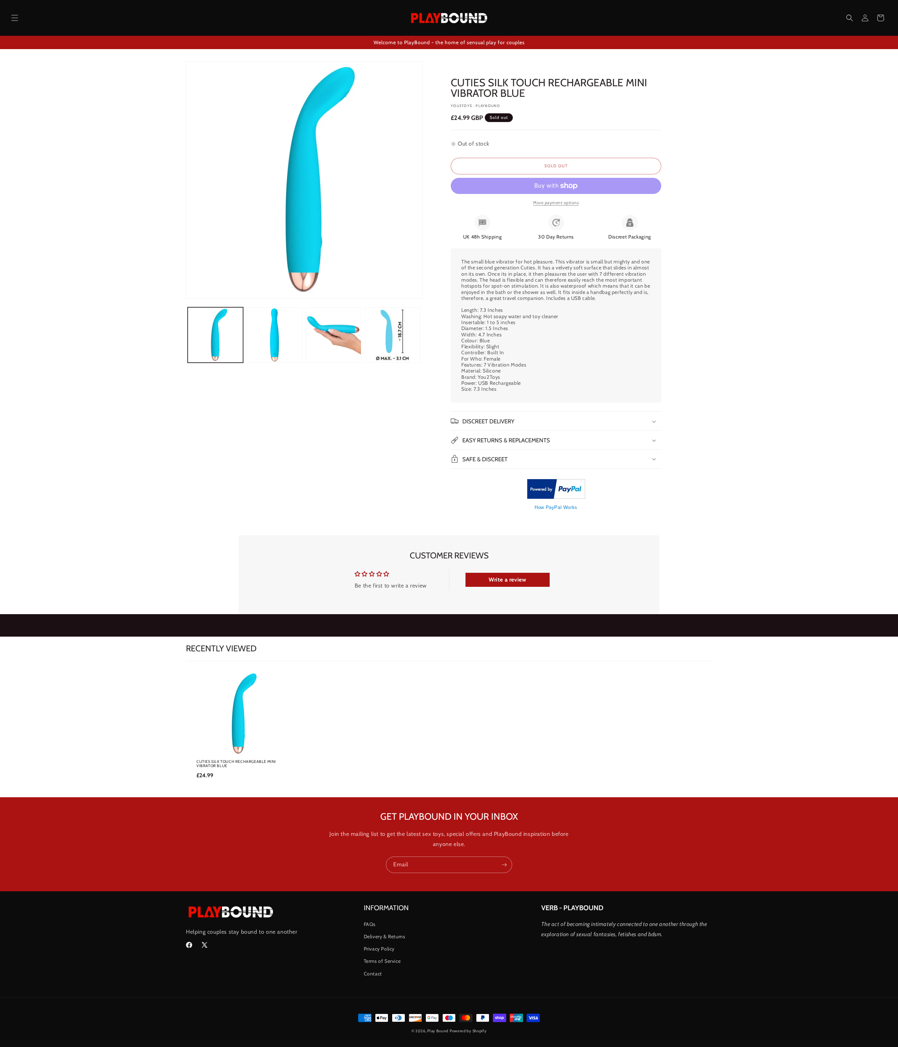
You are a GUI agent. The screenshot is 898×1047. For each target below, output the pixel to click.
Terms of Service (382, 961)
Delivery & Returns (385, 936)
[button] (14, 18)
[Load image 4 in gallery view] (392, 335)
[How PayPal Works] (556, 497)
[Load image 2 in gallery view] (274, 335)
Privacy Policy (379, 949)
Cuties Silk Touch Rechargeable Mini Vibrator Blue (236, 763)
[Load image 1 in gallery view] (215, 335)
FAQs (370, 924)
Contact (373, 974)
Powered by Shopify (468, 1030)
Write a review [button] (507, 579)
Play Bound (437, 1030)
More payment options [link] (556, 202)
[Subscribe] (504, 865)
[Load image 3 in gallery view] (333, 335)
